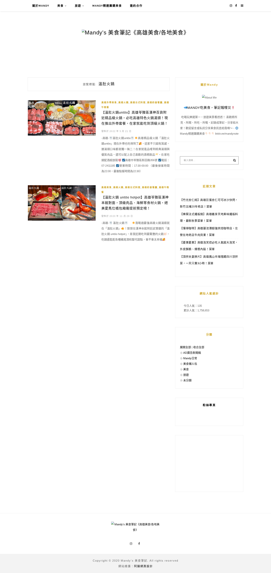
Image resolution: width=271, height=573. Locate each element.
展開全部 (185, 347)
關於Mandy (40, 5)
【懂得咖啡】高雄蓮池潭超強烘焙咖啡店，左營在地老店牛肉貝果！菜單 (209, 231)
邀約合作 (136, 5)
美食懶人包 (190, 363)
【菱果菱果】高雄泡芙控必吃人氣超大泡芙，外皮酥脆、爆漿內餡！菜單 (209, 246)
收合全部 (198, 347)
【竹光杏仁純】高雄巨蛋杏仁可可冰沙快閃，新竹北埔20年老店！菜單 (209, 203)
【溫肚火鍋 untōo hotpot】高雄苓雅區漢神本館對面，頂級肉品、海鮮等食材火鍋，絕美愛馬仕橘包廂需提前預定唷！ (135, 203)
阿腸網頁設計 (143, 566)
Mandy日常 (190, 358)
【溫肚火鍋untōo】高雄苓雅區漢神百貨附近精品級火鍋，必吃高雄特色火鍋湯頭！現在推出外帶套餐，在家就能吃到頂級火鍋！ (134, 118)
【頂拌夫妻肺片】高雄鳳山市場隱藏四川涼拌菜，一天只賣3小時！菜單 (209, 260)
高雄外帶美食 (109, 102)
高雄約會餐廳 (155, 102)
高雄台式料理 (138, 102)
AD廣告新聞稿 (192, 352)
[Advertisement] (209, 463)
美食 (60, 5)
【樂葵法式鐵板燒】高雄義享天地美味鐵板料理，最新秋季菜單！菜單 (209, 217)
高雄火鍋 (123, 102)
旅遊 (78, 5)
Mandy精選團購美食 (107, 5)
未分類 (187, 380)
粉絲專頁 (209, 405)
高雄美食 (106, 187)
